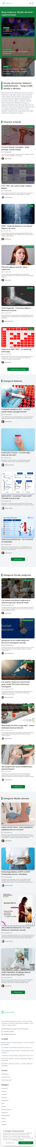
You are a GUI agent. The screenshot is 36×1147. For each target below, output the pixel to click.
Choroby (3, 1091)
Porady (3, 1121)
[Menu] (30, 3)
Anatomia (4, 1124)
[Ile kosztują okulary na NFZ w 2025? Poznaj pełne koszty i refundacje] (18, 859)
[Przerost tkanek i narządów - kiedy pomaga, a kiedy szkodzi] (18, 135)
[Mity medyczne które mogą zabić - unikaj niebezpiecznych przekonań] (18, 713)
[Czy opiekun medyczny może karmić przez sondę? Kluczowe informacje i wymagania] (18, 670)
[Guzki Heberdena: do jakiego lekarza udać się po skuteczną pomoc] (18, 959)
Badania (3, 1106)
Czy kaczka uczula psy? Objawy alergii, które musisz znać (17, 1055)
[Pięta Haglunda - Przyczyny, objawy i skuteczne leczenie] (18, 296)
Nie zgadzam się (10, 1142)
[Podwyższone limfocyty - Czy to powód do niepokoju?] (18, 526)
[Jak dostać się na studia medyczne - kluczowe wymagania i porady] (18, 628)
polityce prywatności (18, 1139)
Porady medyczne (6, 1109)
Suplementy (4, 1112)
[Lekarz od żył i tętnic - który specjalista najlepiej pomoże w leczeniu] (18, 814)
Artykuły (4, 1039)
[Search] (32, 3)
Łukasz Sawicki (9, 508)
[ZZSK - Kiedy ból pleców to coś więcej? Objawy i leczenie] (18, 214)
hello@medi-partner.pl (10, 1034)
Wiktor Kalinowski (9, 465)
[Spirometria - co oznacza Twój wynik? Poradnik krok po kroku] (18, 483)
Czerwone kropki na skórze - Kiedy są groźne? (15, 51)
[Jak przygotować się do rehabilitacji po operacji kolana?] (18, 755)
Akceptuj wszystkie (25, 1142)
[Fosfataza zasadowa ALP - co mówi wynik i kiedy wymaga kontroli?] (18, 396)
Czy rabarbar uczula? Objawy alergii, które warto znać (16, 1047)
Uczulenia (4, 1094)
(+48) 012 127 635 (8, 1031)
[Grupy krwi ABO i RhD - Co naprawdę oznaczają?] (18, 337)
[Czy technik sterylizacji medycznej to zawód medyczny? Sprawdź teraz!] (18, 588)
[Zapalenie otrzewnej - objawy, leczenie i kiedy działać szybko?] (18, 67)
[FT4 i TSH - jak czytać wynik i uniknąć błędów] (18, 174)
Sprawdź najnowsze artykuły (18, 369)
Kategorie (5, 1085)
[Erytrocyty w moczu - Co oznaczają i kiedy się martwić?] (18, 439)
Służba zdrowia (5, 1115)
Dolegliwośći (4, 1100)
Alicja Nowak (8, 421)
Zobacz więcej (18, 559)
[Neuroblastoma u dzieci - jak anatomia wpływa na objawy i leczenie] (18, 26)
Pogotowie (4, 1088)
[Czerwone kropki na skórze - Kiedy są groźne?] (18, 47)
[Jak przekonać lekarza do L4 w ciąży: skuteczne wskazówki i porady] (18, 908)
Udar (2, 1103)
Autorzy (4, 1070)
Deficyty (3, 1118)
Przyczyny (4, 1097)
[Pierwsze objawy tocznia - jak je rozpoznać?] (18, 255)
